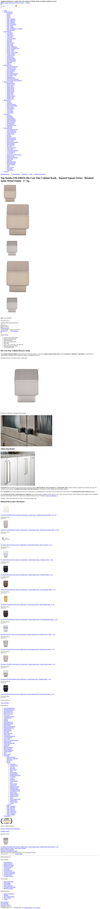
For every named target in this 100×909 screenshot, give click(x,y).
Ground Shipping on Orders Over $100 (12, 2)
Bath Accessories (11, 757)
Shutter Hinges (10, 87)
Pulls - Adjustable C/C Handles (14, 28)
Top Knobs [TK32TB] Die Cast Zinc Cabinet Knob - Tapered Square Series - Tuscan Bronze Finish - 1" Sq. (27, 694)
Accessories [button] (7, 114)
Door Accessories (11, 69)
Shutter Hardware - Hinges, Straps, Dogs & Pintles (13, 848)
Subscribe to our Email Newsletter (9, 851)
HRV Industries (11, 145)
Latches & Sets (10, 55)
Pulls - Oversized (11, 813)
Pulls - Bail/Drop (11, 20)
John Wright (10, 149)
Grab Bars (9, 103)
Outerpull (9, 160)
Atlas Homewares (11, 131)
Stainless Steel (13, 800)
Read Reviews (4, 331)
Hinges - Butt (10, 51)
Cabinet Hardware (8, 863)
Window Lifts (10, 97)
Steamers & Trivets (11, 125)
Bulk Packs (9, 34)
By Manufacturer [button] (8, 128)
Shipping (6, 895)
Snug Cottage (10, 167)
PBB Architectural (11, 161)
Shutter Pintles (10, 91)
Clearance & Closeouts (9, 872)
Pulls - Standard (11, 814)
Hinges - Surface (11, 54)
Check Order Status (8, 881)
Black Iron (12, 768)
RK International (11, 163)
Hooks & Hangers (11, 104)
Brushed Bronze (14, 774)
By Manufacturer (8, 870)
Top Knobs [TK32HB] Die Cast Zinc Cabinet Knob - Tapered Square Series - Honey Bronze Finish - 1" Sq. (27, 604)
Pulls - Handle (10, 27)
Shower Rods (10, 107)
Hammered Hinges (11, 139)
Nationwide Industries (12, 157)
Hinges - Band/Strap (12, 47)
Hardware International (12, 142)
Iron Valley (9, 146)
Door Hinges (10, 72)
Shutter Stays (10, 94)
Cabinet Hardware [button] (8, 12)
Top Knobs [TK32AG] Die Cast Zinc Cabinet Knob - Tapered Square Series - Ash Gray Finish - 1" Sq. (26, 545)
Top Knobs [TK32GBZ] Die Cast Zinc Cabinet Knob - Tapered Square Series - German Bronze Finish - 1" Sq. (28, 589)
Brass (11, 771)
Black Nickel (13, 769)
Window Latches (11, 96)
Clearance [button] (6, 171)
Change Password (8, 885)
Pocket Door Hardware (12, 79)
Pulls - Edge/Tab (11, 23)
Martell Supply (10, 156)
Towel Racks (10, 112)
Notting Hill (10, 159)
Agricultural (10, 33)
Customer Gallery (5, 831)
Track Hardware (11, 30)
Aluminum (12, 764)
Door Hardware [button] (8, 65)
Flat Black (12, 779)
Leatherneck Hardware (12, 150)
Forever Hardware (11, 138)
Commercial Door (11, 68)
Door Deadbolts (11, 70)
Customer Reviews (8, 876)
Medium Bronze (14, 788)
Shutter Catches (11, 84)
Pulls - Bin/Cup (11, 21)
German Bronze (14, 781)
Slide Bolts (9, 62)
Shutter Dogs (10, 86)
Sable (11, 797)
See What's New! (8, 874)
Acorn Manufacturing (12, 129)
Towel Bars (10, 110)
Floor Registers (10, 118)
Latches (9, 17)
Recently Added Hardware (7, 849)
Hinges (8, 14)
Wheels (9, 63)
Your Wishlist (7, 884)
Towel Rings (10, 111)
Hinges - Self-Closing (12, 52)
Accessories (7, 869)
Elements (9, 136)
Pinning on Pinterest (9, 893)
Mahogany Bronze (14, 786)
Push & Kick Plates (11, 75)
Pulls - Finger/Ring (11, 24)
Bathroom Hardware (9, 865)
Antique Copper (14, 765)
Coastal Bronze (10, 133)
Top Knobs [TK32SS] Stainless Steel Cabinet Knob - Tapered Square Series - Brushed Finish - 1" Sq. (26, 679)
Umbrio (12, 803)
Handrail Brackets (11, 119)
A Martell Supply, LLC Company (32, 907)
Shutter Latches (11, 90)
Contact (6, 899)
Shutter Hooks (10, 89)
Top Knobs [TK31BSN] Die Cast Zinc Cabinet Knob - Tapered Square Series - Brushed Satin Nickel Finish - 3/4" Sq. (30, 530)
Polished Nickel (14, 796)
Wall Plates (9, 126)
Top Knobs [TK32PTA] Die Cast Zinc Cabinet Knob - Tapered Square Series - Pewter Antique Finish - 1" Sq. (28, 664)
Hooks (8, 761)
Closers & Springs (11, 38)
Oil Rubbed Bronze (15, 789)
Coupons (27, 2)
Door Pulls (9, 76)
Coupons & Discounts (9, 873)
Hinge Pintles (10, 45)
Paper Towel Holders (12, 105)
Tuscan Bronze (13, 802)
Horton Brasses (10, 143)
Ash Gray (12, 767)
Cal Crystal (6, 715)
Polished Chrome (14, 795)
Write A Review (14, 331)
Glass (11, 782)
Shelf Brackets (10, 124)
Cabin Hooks (10, 35)
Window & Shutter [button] (8, 82)
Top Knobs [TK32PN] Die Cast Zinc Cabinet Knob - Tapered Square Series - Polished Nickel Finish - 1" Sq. (28, 649)
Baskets (9, 101)
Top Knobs (9, 168)
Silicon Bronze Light (15, 799)
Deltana (9, 135)
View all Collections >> (52, 495)
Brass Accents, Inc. (11, 132)
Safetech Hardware (8, 750)
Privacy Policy (7, 898)
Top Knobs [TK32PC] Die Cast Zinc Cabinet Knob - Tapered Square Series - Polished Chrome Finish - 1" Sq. (28, 634)
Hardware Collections (12, 758)
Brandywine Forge (8, 712)
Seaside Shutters (11, 164)
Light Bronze (13, 785)
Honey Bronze (13, 783)
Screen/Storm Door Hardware (14, 80)
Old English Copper (15, 790)
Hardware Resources (9, 727)
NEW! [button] (5, 10)
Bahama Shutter (11, 83)
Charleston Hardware (9, 716)
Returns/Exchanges (8, 888)
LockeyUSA (10, 153)
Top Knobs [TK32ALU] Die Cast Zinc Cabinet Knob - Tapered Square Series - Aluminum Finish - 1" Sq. (27, 559)
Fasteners (9, 115)
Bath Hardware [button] (7, 100)
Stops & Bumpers (11, 61)
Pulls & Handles (11, 58)
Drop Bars (9, 40)
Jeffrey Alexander (11, 147)
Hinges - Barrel (10, 49)
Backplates (9, 13)
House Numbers (11, 122)
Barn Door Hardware (12, 66)
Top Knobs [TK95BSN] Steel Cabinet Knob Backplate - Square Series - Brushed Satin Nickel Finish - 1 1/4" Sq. (29, 515)
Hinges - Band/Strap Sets (13, 48)
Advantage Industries (9, 709)
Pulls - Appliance (11, 19)
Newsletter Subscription (10, 887)
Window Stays (10, 98)
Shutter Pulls (10, 93)
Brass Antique (13, 772)
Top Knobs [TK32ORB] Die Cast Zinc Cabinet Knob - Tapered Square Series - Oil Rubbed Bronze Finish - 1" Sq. (29, 619)
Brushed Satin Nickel (15, 775)
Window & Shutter (8, 866)
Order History (7, 883)
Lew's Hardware (11, 152)
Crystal (12, 778)
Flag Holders (10, 117)
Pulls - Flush (10, 26)
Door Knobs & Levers (12, 73)
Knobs (8, 16)
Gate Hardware (7, 867)
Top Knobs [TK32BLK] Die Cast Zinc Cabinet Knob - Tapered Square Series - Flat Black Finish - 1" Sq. (27, 574)
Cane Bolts (9, 37)
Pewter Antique (14, 793)
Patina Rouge (13, 792)
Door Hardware (8, 862)
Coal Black (13, 776)
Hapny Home (10, 140)
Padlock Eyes (10, 56)
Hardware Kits (10, 42)
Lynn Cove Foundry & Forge (14, 154)
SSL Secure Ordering (9, 896)
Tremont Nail (10, 170)
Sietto (8, 166)
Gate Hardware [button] (7, 31)
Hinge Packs (10, 44)
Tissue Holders (10, 108)
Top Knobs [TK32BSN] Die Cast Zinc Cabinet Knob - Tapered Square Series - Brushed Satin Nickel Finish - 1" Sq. (29, 846)
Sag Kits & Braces (11, 59)
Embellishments (11, 77)
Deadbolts (9, 41)
